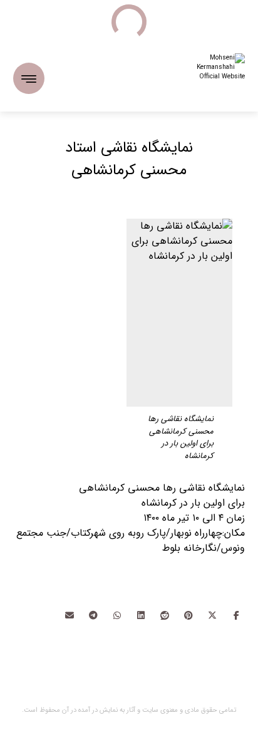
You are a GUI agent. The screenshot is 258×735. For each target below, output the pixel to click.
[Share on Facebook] (236, 615)
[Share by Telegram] (93, 615)
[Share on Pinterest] (188, 615)
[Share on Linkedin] (141, 615)
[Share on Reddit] (164, 615)
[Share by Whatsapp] (117, 615)
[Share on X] (212, 615)
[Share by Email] (69, 615)
